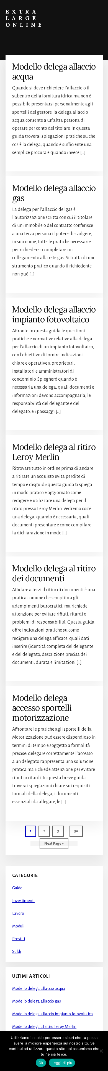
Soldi (16, 951)
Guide (17, 888)
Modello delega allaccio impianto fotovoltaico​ (54, 314)
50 (78, 831)
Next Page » (54, 845)
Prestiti (18, 939)
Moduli (18, 926)
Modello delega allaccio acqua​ (54, 71)
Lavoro (18, 913)
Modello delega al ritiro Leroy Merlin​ (54, 452)
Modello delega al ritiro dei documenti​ (54, 573)
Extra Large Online (25, 18)
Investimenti (23, 900)
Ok (40, 1063)
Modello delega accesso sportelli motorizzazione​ (41, 708)
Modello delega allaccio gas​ (54, 193)
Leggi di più (62, 1063)
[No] (101, 1051)
